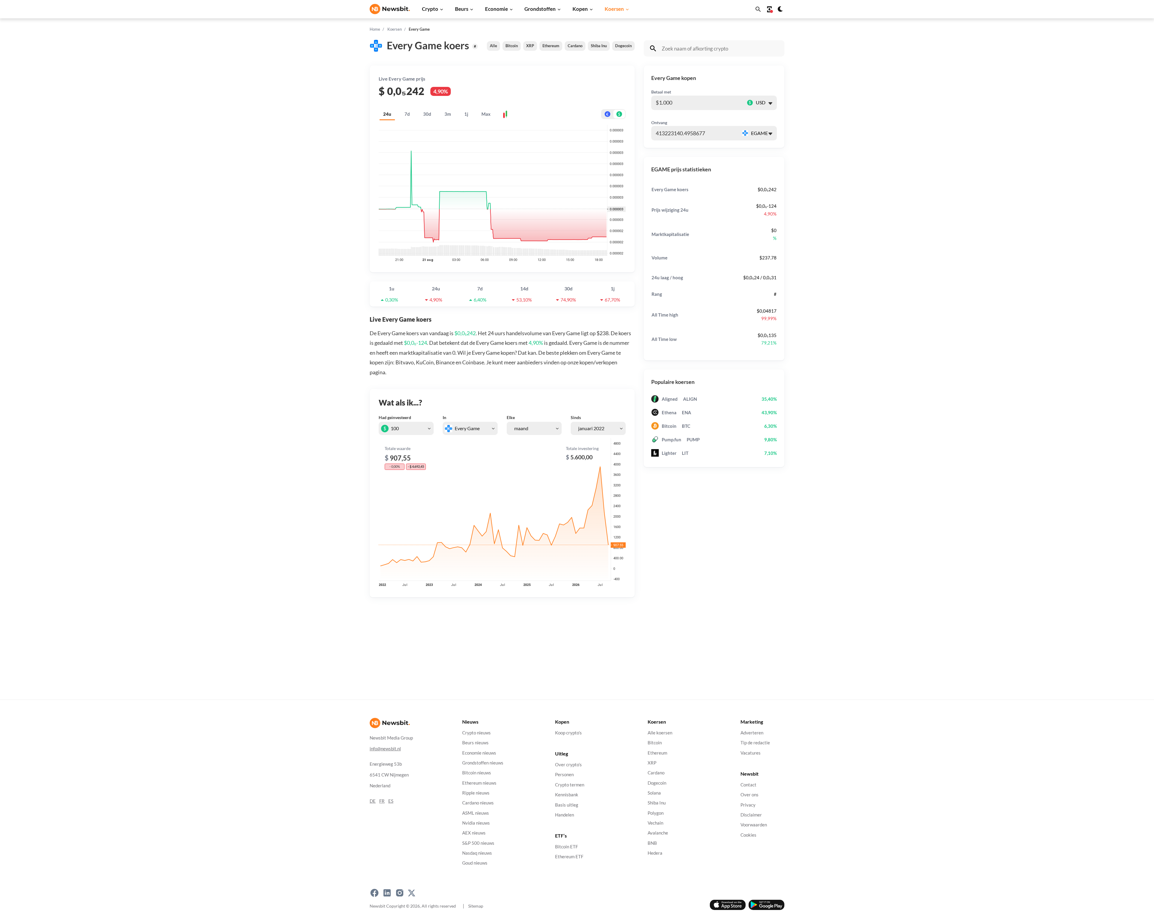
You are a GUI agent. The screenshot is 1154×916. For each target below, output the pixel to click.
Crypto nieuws (476, 732)
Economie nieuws (479, 752)
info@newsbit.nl (385, 748)
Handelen (564, 814)
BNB (652, 843)
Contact (748, 784)
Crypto (430, 9)
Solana (654, 792)
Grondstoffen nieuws (482, 762)
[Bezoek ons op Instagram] (400, 893)
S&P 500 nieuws (478, 843)
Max (485, 114)
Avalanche (658, 833)
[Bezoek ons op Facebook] (374, 893)
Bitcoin (511, 45)
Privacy (748, 804)
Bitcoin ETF (566, 847)
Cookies (748, 835)
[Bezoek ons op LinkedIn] (387, 893)
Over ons (749, 795)
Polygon (656, 813)
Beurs (461, 9)
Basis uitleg (566, 804)
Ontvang (659, 122)
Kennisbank (566, 795)
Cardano (575, 45)
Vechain (655, 823)
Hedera (655, 853)
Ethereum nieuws (479, 783)
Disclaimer (751, 814)
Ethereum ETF (569, 856)
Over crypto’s (568, 764)
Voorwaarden (753, 825)
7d (407, 114)
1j (466, 114)
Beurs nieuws (475, 743)
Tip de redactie (755, 743)
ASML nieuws (475, 813)
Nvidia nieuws (476, 823)
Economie (496, 9)
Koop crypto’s (568, 732)
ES (390, 801)
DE (373, 801)
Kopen (580, 9)
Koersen (614, 9)
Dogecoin (623, 45)
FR (382, 801)
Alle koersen (660, 732)
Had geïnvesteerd (395, 417)
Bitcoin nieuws (476, 773)
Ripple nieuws (476, 792)
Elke (511, 417)
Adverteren (751, 732)
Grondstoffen (540, 9)
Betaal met (661, 91)
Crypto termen (569, 784)
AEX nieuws (474, 833)
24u (387, 114)
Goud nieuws (474, 863)
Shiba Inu (599, 45)
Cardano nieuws (478, 803)
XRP (530, 45)
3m (447, 114)
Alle (493, 45)
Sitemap (475, 905)
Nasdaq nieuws (477, 853)
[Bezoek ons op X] (412, 893)
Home (375, 29)
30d (427, 114)
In (444, 417)
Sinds (576, 417)
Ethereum (550, 45)
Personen (564, 774)
